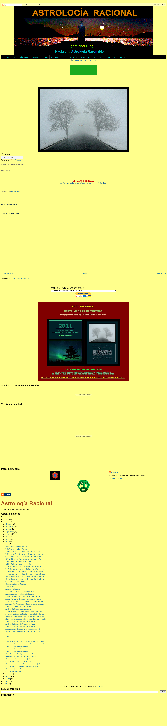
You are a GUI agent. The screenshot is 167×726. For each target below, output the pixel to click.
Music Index (110, 57)
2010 (6, 681)
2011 (6, 522)
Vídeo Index (25, 57)
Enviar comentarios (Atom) (20, 278)
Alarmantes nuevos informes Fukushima (19, 591)
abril (7, 544)
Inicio (85, 273)
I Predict (6, 57)
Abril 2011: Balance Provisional (16, 646)
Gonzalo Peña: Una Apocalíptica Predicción (21, 654)
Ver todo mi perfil (115, 478)
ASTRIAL (126, 383)
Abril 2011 (9, 634)
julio (7, 537)
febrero (8, 676)
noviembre (10, 527)
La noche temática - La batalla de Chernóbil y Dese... (24, 611)
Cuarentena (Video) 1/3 (13, 669)
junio (8, 539)
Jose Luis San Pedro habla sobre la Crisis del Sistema (24, 601)
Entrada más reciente (8, 273)
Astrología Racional (26, 503)
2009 (6, 684)
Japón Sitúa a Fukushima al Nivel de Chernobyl (22, 629)
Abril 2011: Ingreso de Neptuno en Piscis (20, 621)
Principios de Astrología (79, 57)
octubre (9, 529)
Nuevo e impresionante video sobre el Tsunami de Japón (25, 616)
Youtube (121, 57)
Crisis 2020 (97, 57)
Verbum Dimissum (40, 57)
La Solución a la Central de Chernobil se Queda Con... (25, 571)
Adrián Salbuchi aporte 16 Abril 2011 (18, 561)
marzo (8, 674)
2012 (6, 519)
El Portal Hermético (59, 57)
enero (8, 679)
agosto (8, 534)
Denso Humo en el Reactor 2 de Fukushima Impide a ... (25, 576)
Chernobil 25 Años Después (15, 581)
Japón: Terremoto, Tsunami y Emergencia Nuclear (23, 596)
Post (15, 57)
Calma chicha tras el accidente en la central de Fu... (23, 557)
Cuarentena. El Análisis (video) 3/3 (18, 659)
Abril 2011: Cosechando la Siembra (18, 606)
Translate (18, 160)
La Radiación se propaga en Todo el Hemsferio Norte (24, 566)
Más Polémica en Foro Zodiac (16, 547)
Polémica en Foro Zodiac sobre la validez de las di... (24, 552)
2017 (6, 517)
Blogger (102, 686)
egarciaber (115, 472)
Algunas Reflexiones (12, 586)
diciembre (9, 524)
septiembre (10, 532)
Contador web (83, 78)
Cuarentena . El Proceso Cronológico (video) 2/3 (22, 664)
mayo (8, 542)
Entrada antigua (160, 273)
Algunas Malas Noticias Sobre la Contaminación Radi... (25, 641)
